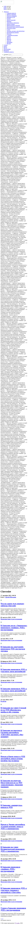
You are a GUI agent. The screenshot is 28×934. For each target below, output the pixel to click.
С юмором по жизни (12, 35)
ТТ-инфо (17, 923)
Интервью (9, 42)
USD (5, 6)
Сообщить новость (9, 52)
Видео (5, 47)
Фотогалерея (7, 49)
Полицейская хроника (13, 32)
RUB (5, 9)
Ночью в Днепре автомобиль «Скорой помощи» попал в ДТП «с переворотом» (13, 826)
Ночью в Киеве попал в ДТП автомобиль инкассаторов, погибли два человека (13, 758)
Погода (9, 38)
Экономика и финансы (13, 22)
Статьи (5, 45)
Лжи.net (9, 40)
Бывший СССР (11, 17)
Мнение (9, 39)
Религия (9, 34)
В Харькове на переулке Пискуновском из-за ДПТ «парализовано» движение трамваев (12, 784)
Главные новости (11, 13)
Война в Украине (11, 14)
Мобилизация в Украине (13, 25)
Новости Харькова (12, 16)
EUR (5, 7)
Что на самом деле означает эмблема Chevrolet (12, 605)
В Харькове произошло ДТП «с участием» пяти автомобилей (14, 670)
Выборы (9, 21)
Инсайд (9, 43)
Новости (6, 11)
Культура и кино (11, 28)
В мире (9, 18)
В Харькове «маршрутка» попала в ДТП (11, 806)
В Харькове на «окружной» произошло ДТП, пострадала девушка (13, 649)
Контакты (6, 50)
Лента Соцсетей (11, 20)
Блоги (5, 46)
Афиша (9, 36)
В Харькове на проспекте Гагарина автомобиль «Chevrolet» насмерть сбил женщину (12, 733)
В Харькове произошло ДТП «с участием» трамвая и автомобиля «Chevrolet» (14, 890)
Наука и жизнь (11, 24)
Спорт (8, 29)
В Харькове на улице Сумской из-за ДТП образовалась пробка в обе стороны (13, 710)
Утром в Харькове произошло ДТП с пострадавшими (13, 909)
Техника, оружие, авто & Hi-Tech (15, 31)
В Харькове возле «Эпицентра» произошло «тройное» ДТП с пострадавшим (14, 628)
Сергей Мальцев (10, 597)
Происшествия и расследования (15, 27)
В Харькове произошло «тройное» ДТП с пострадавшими (10, 869)
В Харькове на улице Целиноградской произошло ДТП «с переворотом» (13, 849)
